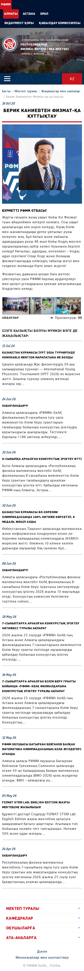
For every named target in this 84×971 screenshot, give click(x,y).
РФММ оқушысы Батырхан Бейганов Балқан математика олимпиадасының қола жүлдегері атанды (41, 749)
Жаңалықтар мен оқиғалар (60, 91)
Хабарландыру (14, 855)
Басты (6, 91)
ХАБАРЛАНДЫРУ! (15, 406)
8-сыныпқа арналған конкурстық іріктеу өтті (42, 459)
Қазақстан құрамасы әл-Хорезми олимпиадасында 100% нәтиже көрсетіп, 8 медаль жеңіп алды (38, 517)
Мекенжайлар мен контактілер (42, 957)
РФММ (9, 44)
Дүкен (42, 951)
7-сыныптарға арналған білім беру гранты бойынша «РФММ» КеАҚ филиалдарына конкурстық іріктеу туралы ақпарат (39, 686)
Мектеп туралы (26, 91)
